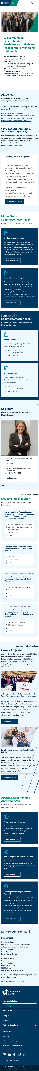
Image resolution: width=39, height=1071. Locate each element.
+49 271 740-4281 (14, 473)
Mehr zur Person (13, 478)
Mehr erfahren (11, 260)
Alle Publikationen (30, 494)
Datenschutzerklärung (9, 1041)
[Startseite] (11, 992)
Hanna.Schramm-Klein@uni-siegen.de (18, 469)
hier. (22, 145)
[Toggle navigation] (35, 3)
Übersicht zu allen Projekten (27, 646)
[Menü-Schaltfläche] (31, 3)
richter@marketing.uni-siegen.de (13, 981)
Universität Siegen (14, 1060)
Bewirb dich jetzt (12, 201)
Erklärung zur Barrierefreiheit (12, 1045)
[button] (3, 485)
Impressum (6, 1036)
